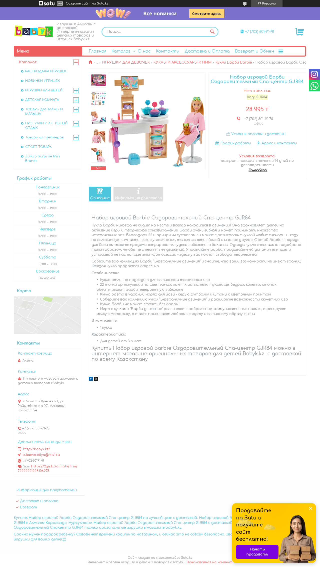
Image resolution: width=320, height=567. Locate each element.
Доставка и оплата (39, 501)
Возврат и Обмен (254, 51)
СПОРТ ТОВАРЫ (38, 147)
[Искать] (212, 32)
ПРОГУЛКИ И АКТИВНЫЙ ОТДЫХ (46, 126)
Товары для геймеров (44, 137)
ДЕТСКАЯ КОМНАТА (42, 100)
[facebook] (91, 380)
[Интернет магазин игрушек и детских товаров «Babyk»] (33, 31)
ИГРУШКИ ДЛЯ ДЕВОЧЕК (126, 62)
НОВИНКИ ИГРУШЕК (42, 81)
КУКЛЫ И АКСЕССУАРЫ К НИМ (182, 62)
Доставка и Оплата (207, 51)
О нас (144, 51)
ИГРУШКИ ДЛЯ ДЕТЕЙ (43, 90)
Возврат (28, 507)
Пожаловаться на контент (209, 562)
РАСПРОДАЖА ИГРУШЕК (45, 71)
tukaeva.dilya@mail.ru (41, 455)
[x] (96, 380)
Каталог (121, 51)
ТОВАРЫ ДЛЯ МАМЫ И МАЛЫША (44, 112)
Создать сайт (78, 3)
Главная (97, 51)
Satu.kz (186, 557)
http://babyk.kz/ (36, 449)
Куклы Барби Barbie (233, 62)
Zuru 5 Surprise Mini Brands (42, 159)
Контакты (167, 51)
